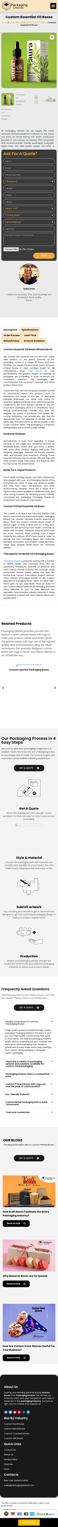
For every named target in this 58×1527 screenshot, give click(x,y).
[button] (53, 6)
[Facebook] (6, 1412)
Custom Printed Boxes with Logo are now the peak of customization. (26, 1085)
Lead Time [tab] (30, 335)
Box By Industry (16, 22)
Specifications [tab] (30, 329)
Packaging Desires (12, 561)
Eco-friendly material (17, 1094)
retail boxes (35, 371)
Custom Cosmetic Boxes (36, 22)
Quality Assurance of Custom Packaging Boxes (22, 1022)
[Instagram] (24, 1412)
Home (4, 22)
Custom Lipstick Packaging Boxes (29, 669)
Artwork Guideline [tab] (34, 340)
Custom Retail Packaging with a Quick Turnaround (26, 1103)
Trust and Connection (18, 1112)
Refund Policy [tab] (11, 340)
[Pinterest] (19, 1412)
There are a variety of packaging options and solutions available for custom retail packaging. (25, 1064)
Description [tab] (10, 329)
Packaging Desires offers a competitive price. (28, 1075)
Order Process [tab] (12, 335)
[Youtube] (15, 1412)
